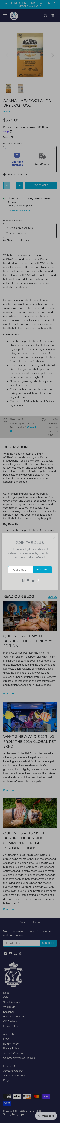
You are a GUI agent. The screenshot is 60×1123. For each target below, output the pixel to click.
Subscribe (42, 569)
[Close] (53, 538)
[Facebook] (23, 580)
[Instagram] (33, 580)
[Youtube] (28, 580)
